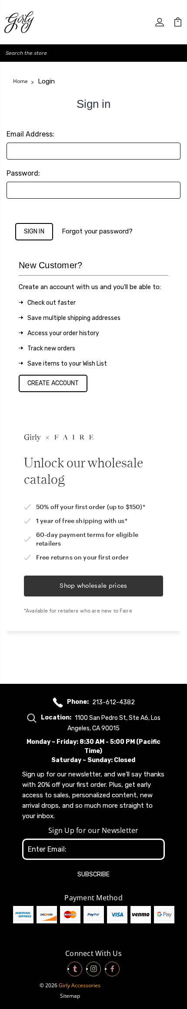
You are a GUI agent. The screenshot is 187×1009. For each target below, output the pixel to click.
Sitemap (70, 995)
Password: (23, 173)
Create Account (53, 383)
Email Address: (30, 134)
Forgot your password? (97, 231)
